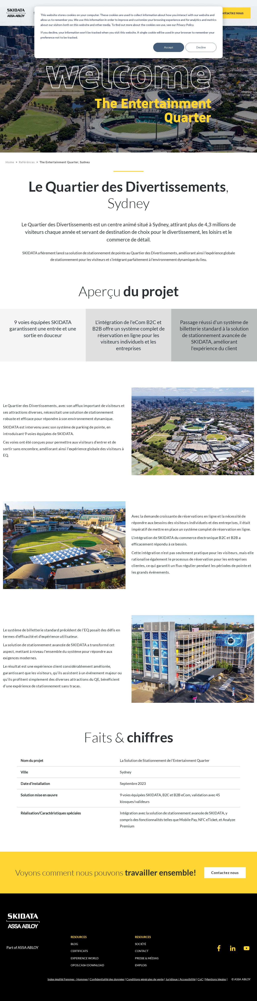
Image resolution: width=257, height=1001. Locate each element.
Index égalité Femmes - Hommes (68, 979)
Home (10, 162)
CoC (200, 979)
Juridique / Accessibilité (181, 979)
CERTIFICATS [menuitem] (79, 951)
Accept (168, 47)
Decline (201, 47)
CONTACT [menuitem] (141, 951)
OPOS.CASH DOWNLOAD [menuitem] (87, 965)
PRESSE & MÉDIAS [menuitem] (146, 958)
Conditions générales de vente (145, 979)
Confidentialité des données (107, 979)
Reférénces (27, 162)
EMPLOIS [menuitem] (141, 965)
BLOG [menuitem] (74, 944)
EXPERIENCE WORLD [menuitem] (85, 958)
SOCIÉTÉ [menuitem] (140, 944)
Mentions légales (215, 979)
